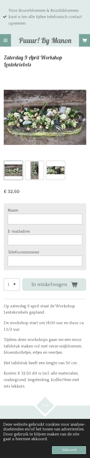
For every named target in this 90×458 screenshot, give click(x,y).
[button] (13, 170)
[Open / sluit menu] (5, 40)
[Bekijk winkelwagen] (84, 40)
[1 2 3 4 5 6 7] (12, 284)
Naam (13, 210)
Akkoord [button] (69, 450)
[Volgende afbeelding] (79, 117)
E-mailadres (19, 231)
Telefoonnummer (24, 252)
